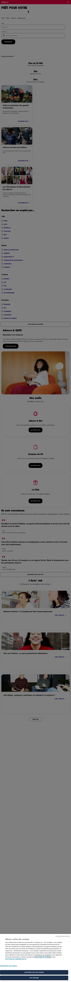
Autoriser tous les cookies (34, 972)
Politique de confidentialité (15, 959)
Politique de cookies (42, 957)
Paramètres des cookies (8, 966)
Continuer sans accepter (62, 936)
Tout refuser (34, 978)
